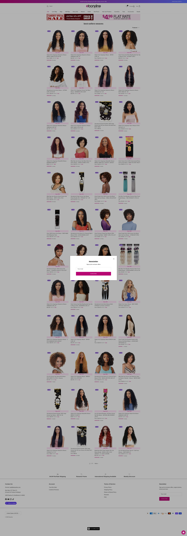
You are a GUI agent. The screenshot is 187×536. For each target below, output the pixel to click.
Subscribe (93, 273)
